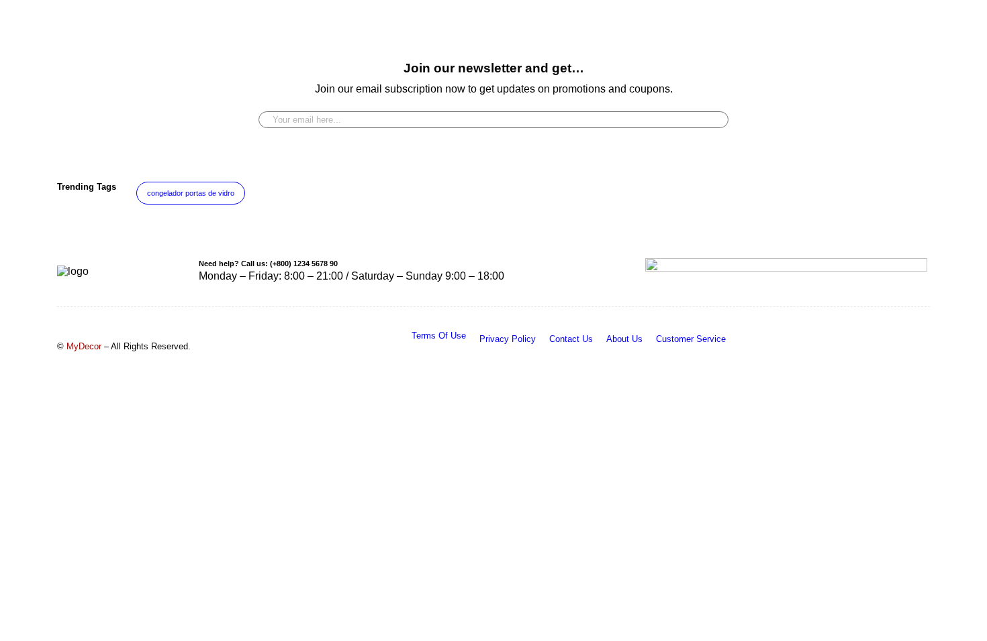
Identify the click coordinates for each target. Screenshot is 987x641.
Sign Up (711, 114)
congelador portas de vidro (190, 193)
